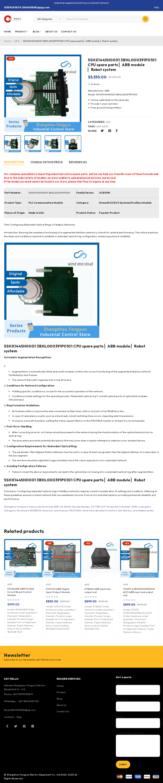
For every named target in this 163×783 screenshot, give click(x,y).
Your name (122, 683)
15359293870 (12, 7)
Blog (59, 698)
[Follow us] (15, 726)
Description (14, 162)
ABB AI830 (102, 126)
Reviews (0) (78, 162)
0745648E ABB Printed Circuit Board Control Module (20, 592)
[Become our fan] (7, 726)
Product (61, 692)
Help (156, 7)
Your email (122, 700)
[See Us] (24, 726)
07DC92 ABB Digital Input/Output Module (58, 590)
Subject (120, 716)
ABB (16, 40)
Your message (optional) (129, 733)
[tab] (14, 162)
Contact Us (63, 711)
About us (61, 705)
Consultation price (46, 162)
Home (7, 40)
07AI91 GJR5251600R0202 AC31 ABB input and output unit (139, 592)
